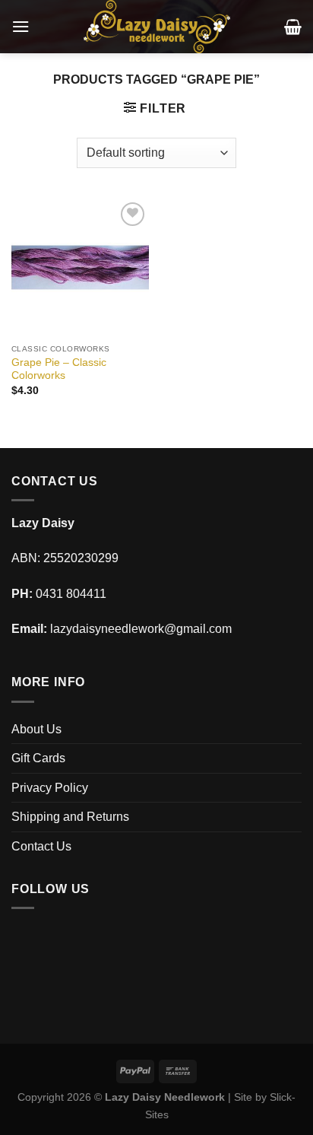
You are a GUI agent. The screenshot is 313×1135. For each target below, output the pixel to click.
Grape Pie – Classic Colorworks (58, 369)
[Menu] (20, 26)
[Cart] (293, 26)
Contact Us (41, 846)
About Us (36, 729)
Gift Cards (38, 758)
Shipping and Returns (70, 816)
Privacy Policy (49, 787)
